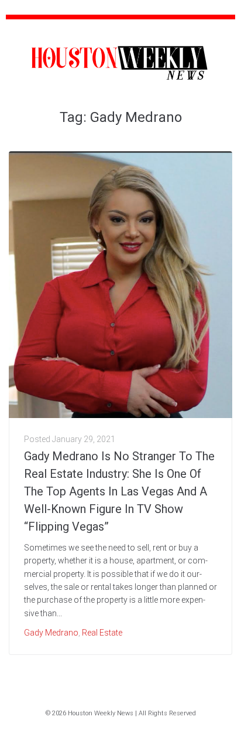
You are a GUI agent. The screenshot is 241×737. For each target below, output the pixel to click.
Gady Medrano (51, 632)
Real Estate (102, 632)
